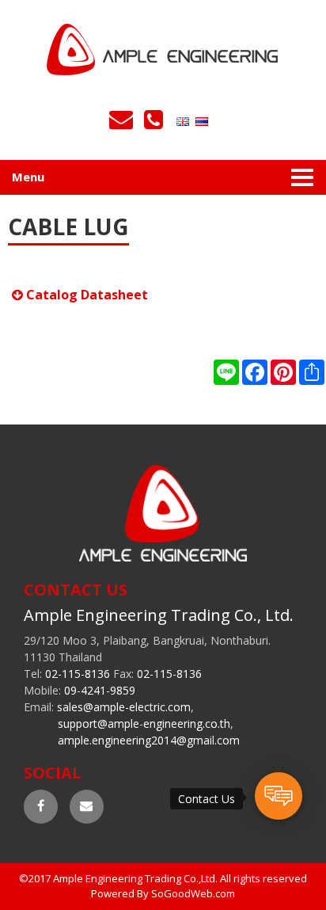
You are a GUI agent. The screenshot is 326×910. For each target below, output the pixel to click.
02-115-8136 (77, 673)
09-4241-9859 (99, 690)
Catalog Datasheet (85, 294)
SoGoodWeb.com (193, 893)
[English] (184, 121)
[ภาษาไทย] (203, 121)
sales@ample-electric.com (124, 706)
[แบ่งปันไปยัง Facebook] (255, 372)
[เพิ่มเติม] (312, 372)
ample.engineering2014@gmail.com (149, 740)
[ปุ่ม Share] (283, 372)
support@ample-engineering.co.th (144, 723)
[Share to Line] (226, 372)
